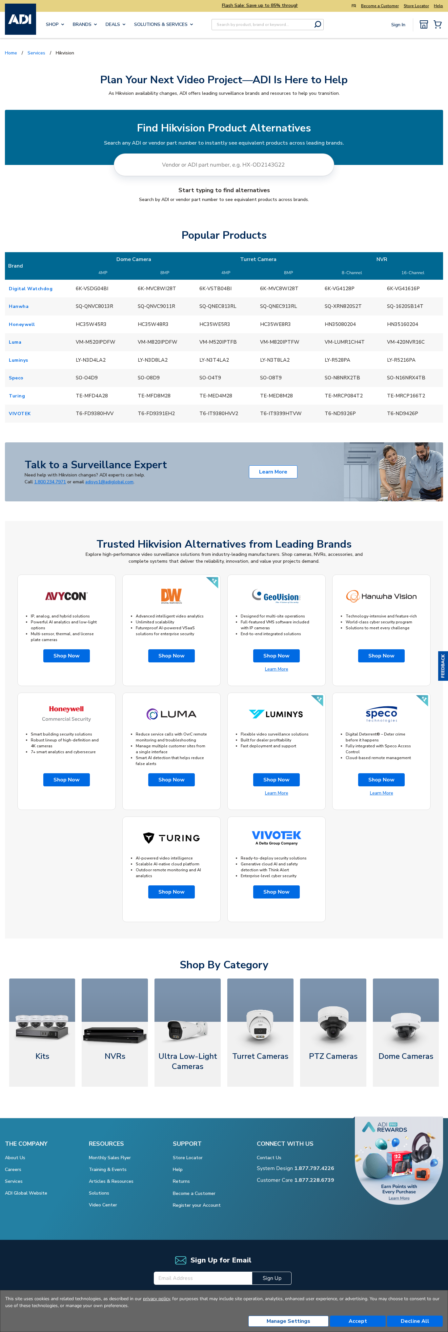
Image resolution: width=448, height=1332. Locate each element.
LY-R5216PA (401, 360)
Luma (15, 342)
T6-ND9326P (340, 413)
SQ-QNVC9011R (156, 306)
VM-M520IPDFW (95, 342)
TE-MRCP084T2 (344, 396)
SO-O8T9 (271, 377)
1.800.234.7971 (50, 482)
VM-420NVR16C (406, 342)
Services (36, 53)
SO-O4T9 (210, 377)
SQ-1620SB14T (405, 306)
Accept (358, 1321)
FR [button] (354, 6)
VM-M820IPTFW (279, 342)
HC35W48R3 (153, 324)
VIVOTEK (20, 414)
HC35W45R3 (91, 324)
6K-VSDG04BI (92, 288)
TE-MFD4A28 (92, 396)
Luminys (18, 360)
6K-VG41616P (403, 288)
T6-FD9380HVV (94, 413)
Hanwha (19, 306)
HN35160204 (402, 324)
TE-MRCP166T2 (406, 396)
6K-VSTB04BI (215, 288)
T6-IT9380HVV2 (218, 413)
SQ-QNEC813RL (217, 306)
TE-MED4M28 (215, 396)
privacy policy (156, 1299)
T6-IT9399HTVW (281, 413)
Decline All (415, 1321)
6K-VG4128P (340, 288)
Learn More (273, 471)
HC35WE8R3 (275, 324)
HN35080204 (340, 324)
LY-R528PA (337, 360)
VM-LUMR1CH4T (345, 342)
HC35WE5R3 (214, 324)
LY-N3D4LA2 (91, 360)
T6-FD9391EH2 (156, 413)
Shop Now (66, 655)
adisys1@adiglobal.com (109, 482)
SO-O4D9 (87, 377)
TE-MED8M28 (276, 396)
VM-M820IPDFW (157, 342)
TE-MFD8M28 (154, 396)
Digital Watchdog (30, 289)
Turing (17, 396)
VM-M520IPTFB (218, 342)
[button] (443, 666)
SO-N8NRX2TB (342, 377)
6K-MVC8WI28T (157, 288)
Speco (16, 378)
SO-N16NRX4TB (406, 377)
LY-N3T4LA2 (214, 360)
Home (11, 53)
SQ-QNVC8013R (94, 306)
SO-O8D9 (149, 377)
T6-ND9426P (402, 413)
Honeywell (22, 324)
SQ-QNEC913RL (278, 306)
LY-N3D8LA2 (153, 360)
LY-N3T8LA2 (275, 360)
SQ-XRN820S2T (343, 306)
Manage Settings (288, 1321)
